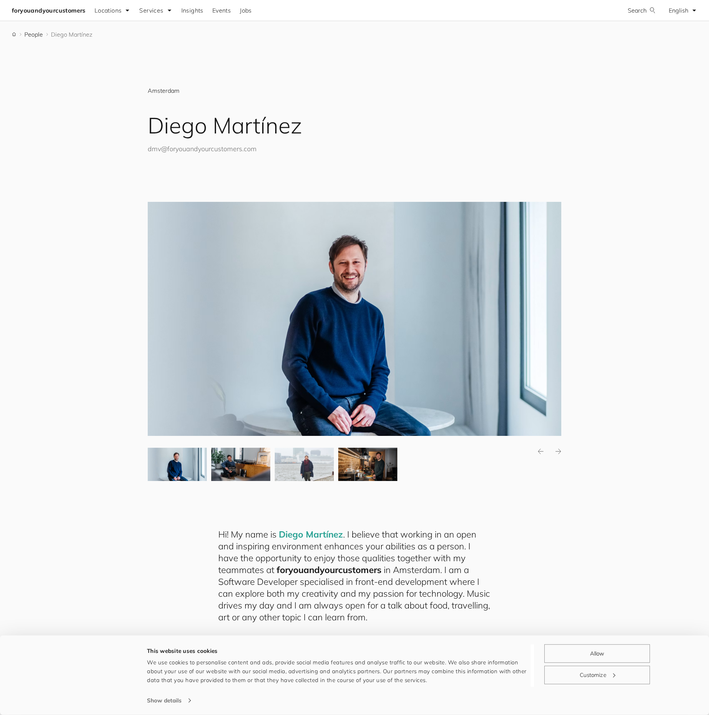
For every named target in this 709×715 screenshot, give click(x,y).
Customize (593, 674)
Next (558, 451)
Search (637, 10)
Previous (540, 451)
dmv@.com (202, 149)
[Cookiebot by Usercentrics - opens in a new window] (98, 700)
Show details (164, 700)
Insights (192, 10)
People (33, 34)
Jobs (246, 10)
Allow (597, 653)
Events (221, 10)
